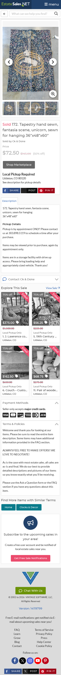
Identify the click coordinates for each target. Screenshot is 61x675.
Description (9, 200)
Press (44, 637)
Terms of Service (44, 629)
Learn (17, 633)
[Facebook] (15, 660)
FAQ (17, 629)
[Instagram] (30, 660)
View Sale (52, 288)
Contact (17, 645)
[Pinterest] (45, 660)
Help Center (44, 641)
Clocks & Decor (29, 507)
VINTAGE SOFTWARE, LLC (39, 597)
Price (6, 147)
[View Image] (9, 108)
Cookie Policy (44, 645)
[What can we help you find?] (56, 14)
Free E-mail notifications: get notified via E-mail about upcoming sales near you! (31, 619)
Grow (17, 637)
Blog (17, 641)
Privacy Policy (44, 633)
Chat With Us (33, 590)
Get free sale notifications (30, 558)
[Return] (4, 14)
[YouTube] (37, 660)
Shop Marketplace (19, 164)
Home (8, 507)
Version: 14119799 (30, 608)
